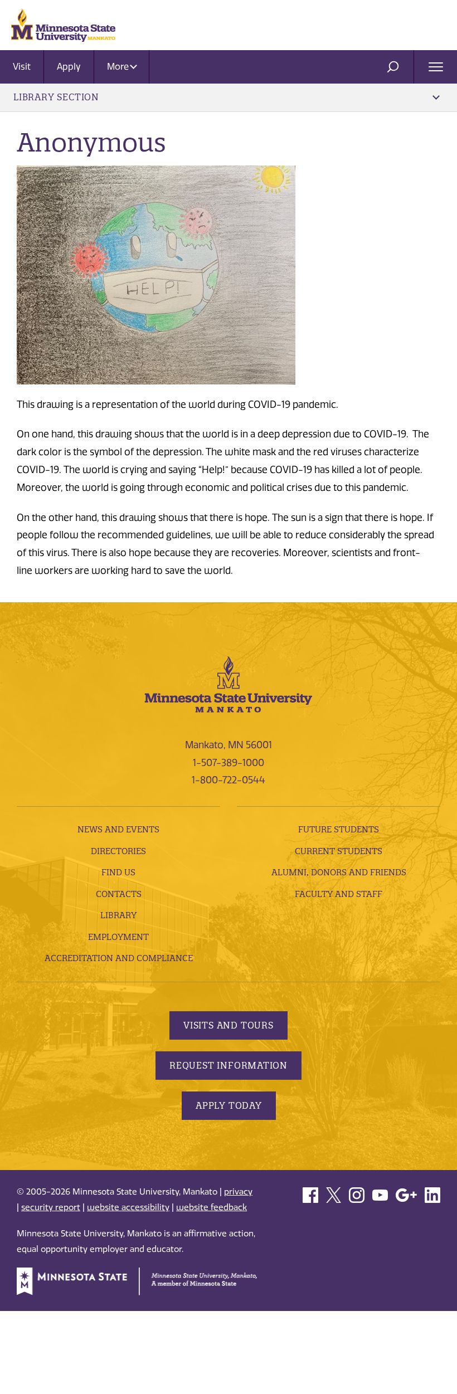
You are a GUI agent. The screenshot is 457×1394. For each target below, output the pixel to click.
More (119, 66)
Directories (118, 851)
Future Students (338, 829)
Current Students (338, 851)
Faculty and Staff (338, 894)
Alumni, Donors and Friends (338, 872)
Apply (69, 66)
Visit (22, 66)
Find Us (118, 872)
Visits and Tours (228, 1025)
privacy (238, 1192)
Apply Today (229, 1105)
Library (118, 915)
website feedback (211, 1207)
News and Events (118, 829)
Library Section (56, 97)
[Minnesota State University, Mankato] (228, 683)
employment (118, 937)
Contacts (119, 894)
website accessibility (128, 1207)
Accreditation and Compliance (119, 958)
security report (50, 1207)
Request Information (228, 1065)
